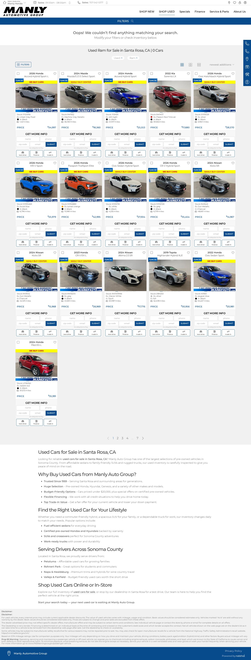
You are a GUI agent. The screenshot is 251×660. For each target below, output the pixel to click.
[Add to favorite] (55, 73)
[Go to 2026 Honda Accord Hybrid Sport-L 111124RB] (36, 96)
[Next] (143, 438)
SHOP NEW (146, 11)
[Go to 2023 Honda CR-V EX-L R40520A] (81, 275)
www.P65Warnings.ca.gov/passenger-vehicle (49, 643)
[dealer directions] (10, 653)
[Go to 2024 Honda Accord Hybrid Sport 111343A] (125, 96)
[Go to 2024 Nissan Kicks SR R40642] (36, 275)
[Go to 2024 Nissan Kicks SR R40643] (214, 186)
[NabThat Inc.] (240, 656)
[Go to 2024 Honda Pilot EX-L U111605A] (36, 365)
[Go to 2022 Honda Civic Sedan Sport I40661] (214, 275)
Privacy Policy (233, 650)
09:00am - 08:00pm (55, 2)
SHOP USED (167, 11)
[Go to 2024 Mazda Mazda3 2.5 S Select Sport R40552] (81, 96)
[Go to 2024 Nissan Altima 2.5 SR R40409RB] (125, 275)
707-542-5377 (96, 2)
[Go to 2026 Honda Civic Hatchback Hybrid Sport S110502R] (214, 96)
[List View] (198, 64)
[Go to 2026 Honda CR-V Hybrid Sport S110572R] (170, 186)
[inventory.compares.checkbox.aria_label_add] (18, 73)
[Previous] (108, 438)
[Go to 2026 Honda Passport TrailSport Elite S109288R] (81, 186)
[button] (229, 2)
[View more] (69, 3)
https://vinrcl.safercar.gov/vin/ (15, 633)
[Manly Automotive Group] (25, 11)
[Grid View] (182, 64)
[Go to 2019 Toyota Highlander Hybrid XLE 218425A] (170, 275)
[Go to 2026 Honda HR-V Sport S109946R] (36, 186)
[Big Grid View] (190, 64)
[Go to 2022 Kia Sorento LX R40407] (170, 96)
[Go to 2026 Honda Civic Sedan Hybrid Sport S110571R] (125, 186)
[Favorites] (234, 2)
